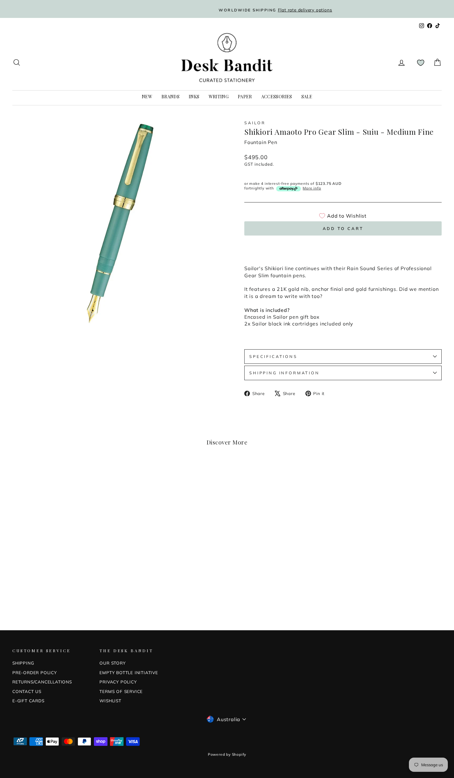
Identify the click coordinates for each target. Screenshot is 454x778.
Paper (245, 97)
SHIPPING (23, 662)
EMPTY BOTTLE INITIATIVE (128, 672)
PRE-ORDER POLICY (34, 672)
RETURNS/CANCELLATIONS (42, 681)
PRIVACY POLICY (118, 681)
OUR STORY (112, 662)
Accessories (276, 97)
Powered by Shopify (227, 754)
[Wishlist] (421, 62)
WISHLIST (110, 700)
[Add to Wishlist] (107, 474)
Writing (219, 97)
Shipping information (284, 372)
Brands (170, 97)
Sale (306, 97)
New (147, 97)
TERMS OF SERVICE (121, 691)
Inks (194, 97)
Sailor (255, 122)
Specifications (273, 356)
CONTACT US (26, 691)
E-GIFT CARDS (28, 700)
